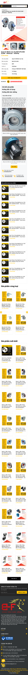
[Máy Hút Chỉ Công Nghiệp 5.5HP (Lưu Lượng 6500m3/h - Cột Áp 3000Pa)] (7, 319)
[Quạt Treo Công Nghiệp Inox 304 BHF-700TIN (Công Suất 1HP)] (5, 271)
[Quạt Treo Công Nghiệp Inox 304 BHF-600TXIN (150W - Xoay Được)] (5, 229)
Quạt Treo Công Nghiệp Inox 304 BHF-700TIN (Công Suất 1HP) (17, 269)
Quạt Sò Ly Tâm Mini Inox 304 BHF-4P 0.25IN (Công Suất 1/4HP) (17, 186)
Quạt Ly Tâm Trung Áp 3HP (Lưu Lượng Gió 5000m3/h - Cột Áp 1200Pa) (21, 476)
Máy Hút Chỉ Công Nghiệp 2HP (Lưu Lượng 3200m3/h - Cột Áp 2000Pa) (20, 328)
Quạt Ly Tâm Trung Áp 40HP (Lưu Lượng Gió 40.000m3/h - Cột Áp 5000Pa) (21, 383)
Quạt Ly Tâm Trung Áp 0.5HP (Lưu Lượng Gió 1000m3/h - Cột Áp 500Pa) (21, 499)
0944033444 (20, 176)
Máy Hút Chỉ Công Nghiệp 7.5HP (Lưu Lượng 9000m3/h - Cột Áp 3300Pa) (6, 305)
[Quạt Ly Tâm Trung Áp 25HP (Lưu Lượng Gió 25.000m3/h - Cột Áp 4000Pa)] (21, 397)
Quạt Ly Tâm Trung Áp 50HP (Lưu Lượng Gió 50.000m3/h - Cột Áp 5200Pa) (7, 383)
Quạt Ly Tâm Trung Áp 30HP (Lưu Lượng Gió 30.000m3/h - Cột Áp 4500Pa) (7, 406)
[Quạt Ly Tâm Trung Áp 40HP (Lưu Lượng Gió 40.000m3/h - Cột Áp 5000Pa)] (21, 373)
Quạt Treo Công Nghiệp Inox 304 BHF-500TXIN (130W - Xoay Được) (17, 236)
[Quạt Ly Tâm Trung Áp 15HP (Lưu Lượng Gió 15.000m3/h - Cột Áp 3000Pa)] (21, 420)
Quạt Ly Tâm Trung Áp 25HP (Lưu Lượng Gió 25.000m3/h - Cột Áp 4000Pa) (21, 406)
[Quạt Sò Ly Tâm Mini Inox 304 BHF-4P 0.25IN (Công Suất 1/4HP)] (5, 188)
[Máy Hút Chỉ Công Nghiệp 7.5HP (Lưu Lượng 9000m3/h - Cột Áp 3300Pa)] (7, 296)
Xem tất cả (14, 578)
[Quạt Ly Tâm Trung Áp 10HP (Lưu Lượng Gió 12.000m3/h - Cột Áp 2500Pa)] (7, 443)
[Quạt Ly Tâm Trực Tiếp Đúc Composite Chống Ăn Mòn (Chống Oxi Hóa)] (21, 560)
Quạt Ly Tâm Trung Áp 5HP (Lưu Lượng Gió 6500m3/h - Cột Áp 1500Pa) (7, 476)
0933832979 (7, 171)
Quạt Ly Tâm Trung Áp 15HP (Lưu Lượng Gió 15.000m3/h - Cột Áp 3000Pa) (21, 429)
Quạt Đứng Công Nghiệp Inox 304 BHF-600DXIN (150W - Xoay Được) (17, 203)
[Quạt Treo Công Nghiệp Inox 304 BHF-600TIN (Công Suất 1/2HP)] (5, 279)
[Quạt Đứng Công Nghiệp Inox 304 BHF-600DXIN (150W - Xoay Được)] (5, 205)
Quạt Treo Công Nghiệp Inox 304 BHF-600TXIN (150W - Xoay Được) (17, 227)
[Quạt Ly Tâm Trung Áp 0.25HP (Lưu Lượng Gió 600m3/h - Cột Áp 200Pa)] (7, 514)
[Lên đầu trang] (26, 471)
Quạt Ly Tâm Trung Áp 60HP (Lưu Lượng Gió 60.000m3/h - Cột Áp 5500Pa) (21, 359)
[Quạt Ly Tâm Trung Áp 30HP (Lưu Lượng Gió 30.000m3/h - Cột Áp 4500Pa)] (7, 397)
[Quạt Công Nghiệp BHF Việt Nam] (6, 2)
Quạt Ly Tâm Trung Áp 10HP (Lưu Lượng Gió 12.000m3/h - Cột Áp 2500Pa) (7, 453)
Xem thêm (14, 166)
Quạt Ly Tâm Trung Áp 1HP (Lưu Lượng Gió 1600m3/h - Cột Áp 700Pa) (6, 499)
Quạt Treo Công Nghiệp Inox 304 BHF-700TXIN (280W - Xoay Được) (17, 219)
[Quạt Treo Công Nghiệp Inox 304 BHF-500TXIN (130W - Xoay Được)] (5, 238)
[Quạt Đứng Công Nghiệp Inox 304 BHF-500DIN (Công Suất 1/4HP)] (5, 262)
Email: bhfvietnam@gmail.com (9, 663)
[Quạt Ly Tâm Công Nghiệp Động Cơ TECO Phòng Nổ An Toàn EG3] (7, 537)
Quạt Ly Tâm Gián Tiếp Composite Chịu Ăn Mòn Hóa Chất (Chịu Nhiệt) (7, 570)
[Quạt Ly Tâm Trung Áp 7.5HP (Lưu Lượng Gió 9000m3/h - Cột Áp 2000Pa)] (21, 443)
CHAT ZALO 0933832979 (14, 77)
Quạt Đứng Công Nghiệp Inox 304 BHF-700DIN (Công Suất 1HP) (17, 244)
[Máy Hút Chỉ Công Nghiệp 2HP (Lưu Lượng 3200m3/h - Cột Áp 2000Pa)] (21, 319)
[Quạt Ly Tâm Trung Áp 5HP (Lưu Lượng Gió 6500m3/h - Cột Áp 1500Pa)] (7, 467)
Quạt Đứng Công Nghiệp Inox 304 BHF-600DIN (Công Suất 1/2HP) (17, 252)
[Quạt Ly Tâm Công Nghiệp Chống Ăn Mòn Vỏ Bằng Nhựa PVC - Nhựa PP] (21, 537)
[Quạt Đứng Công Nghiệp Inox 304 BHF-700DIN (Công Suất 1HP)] (5, 246)
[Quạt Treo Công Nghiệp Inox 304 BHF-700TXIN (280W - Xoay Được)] (5, 221)
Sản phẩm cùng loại (9, 286)
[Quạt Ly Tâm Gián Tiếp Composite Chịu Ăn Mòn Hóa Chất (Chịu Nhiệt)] (7, 560)
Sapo (17, 673)
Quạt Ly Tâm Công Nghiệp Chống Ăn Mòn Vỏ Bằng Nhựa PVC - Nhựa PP (20, 546)
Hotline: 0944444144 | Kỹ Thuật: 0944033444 (13, 661)
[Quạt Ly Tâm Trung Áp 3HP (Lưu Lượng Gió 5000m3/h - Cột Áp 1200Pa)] (21, 467)
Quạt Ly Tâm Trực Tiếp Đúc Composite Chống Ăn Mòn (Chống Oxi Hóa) (20, 570)
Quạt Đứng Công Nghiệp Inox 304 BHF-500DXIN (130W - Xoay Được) (17, 211)
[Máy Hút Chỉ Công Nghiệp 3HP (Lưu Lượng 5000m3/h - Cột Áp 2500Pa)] (21, 296)
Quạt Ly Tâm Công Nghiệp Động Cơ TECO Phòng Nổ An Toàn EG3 (6, 546)
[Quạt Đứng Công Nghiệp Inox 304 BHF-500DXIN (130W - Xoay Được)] (5, 213)
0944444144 (16, 81)
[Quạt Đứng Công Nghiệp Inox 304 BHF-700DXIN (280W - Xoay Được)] (5, 196)
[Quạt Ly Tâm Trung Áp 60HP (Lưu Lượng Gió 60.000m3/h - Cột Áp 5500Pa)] (21, 350)
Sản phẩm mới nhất (9, 341)
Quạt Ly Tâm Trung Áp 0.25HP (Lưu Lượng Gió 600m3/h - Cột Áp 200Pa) (7, 523)
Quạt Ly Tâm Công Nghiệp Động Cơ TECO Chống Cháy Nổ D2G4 (21, 523)
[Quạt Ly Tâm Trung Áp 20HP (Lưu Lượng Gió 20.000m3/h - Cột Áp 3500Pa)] (7, 420)
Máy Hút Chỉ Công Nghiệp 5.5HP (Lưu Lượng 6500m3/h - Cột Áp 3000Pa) (6, 328)
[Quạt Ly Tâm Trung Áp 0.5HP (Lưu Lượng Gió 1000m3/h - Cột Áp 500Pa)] (21, 490)
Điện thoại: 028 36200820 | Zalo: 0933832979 (14, 659)
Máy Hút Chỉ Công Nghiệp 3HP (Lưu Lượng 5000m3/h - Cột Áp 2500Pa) (20, 305)
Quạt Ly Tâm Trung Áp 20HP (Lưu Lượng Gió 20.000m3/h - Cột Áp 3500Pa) (7, 429)
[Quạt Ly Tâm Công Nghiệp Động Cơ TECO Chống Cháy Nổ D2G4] (21, 514)
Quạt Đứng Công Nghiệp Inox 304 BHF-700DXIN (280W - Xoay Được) (17, 194)
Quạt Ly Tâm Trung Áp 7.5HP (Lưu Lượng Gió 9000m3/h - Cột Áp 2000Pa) (21, 453)
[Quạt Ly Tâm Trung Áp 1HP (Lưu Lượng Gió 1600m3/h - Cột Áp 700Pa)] (7, 490)
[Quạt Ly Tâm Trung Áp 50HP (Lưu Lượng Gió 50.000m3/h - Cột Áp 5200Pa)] (7, 373)
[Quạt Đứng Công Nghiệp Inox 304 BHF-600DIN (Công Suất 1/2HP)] (5, 254)
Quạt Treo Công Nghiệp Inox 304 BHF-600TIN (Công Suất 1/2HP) (17, 277)
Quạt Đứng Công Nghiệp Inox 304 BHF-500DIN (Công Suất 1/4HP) (17, 260)
